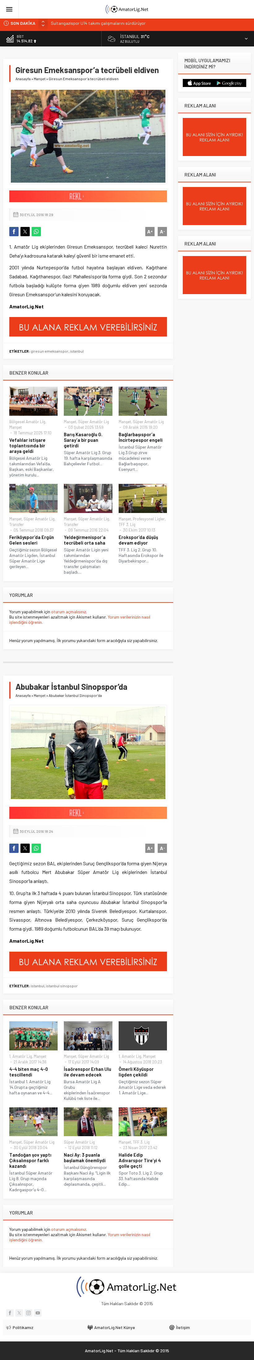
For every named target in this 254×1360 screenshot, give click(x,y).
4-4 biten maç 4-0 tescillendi (28, 1071)
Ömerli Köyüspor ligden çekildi (136, 1071)
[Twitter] (19, 1313)
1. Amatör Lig (20, 1056)
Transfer (16, 524)
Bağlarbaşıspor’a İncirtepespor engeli (141, 437)
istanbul (77, 351)
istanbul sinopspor (62, 986)
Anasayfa (23, 78)
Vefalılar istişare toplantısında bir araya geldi (27, 445)
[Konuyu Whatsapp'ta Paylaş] (36, 231)
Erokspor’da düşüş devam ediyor (138, 539)
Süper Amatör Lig (93, 421)
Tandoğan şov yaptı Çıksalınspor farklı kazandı (30, 1160)
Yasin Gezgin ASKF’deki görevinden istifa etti (92, 23)
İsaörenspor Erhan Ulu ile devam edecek (87, 1071)
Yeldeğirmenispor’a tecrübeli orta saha (85, 539)
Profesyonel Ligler (149, 518)
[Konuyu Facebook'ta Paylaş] (14, 231)
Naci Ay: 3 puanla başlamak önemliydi (85, 1157)
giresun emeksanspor (49, 351)
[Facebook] (10, 1313)
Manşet (40, 78)
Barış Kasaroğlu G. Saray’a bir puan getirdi (83, 440)
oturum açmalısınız (68, 611)
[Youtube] (38, 1313)
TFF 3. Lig (127, 524)
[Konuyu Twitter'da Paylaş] (25, 231)
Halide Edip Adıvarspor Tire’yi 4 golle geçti (140, 1160)
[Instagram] (28, 1313)
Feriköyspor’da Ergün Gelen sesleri (31, 539)
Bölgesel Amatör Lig (27, 421)
